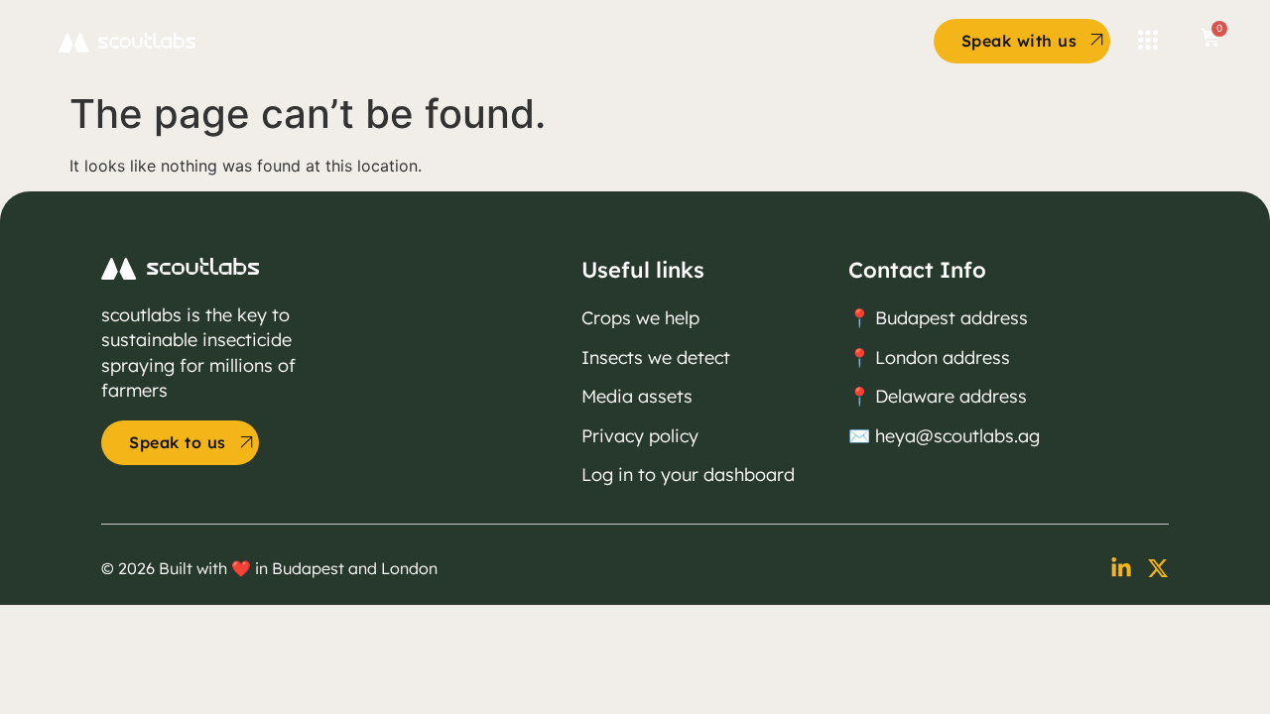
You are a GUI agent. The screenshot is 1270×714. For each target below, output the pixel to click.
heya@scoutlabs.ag (957, 435)
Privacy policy (639, 435)
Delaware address (951, 396)
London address (940, 357)
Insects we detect (655, 357)
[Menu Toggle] (1148, 41)
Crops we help (640, 317)
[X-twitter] (1158, 568)
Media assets (637, 396)
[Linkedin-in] (1121, 568)
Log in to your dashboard (688, 474)
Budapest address (951, 317)
